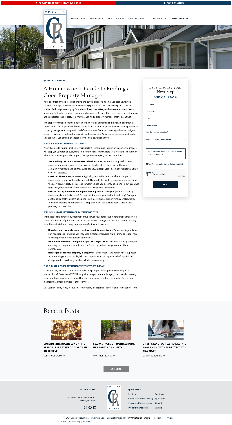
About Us (159, 403)
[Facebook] (90, 408)
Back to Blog (56, 80)
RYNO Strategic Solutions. (139, 417)
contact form (131, 287)
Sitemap (87, 421)
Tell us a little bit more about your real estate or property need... (166, 152)
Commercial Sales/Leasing (140, 398)
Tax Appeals (160, 394)
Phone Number (152, 125)
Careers (158, 407)
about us (62, 172)
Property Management (138, 407)
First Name (151, 104)
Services (132, 394)
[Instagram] (85, 408)
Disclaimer (158, 417)
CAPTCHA (149, 173)
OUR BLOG (116, 368)
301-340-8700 (180, 18)
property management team (61, 122)
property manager (88, 113)
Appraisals (160, 398)
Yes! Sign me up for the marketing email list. (165, 164)
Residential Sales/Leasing (140, 403)
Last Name (151, 111)
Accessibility (74, 421)
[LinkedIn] (94, 408)
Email (149, 118)
